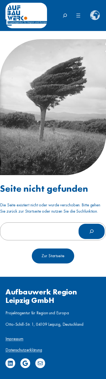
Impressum (14, 338)
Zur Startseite (53, 256)
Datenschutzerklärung (23, 350)
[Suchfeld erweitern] (65, 15)
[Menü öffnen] (78, 15)
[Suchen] (92, 231)
